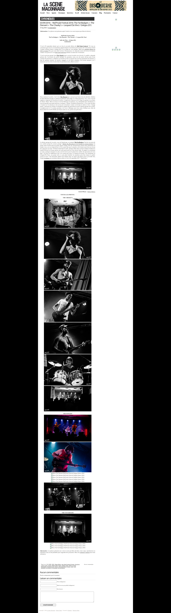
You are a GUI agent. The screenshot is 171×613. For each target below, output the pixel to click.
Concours (94, 13)
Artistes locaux (85, 13)
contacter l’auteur (84, 552)
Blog (100, 13)
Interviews (70, 13)
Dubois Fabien (59, 610)
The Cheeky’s (60, 55)
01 (47, 564)
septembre (43, 568)
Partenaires (107, 13)
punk (72, 566)
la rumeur (46, 158)
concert (49, 565)
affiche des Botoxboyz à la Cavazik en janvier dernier (78, 144)
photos (68, 566)
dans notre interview (60, 52)
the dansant (54, 568)
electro (59, 565)
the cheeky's (49, 568)
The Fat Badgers (79, 142)
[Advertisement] (68, 559)
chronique (77, 564)
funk (67, 565)
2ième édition (58, 564)
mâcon (56, 566)
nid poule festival (62, 566)
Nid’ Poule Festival (82, 46)
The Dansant (63, 97)
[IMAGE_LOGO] (53, 10)
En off (77, 13)
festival (63, 565)
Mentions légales (76, 610)
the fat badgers (61, 568)
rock (75, 566)
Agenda (54, 13)
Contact (115, 13)
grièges (70, 565)
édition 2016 (55, 565)
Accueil (42, 13)
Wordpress (70, 610)
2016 (53, 564)
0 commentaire (52, 28)
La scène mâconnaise (51, 610)
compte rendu (44, 565)
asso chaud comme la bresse (68, 564)
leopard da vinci (50, 566)
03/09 (49, 564)
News (48, 13)
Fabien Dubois (91, 191)
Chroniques (61, 13)
